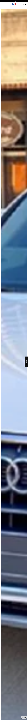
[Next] (23, 1)
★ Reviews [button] (26, 362)
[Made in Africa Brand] (14, 4)
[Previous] (4, 1)
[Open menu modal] (2, 4)
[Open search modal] (23, 4)
